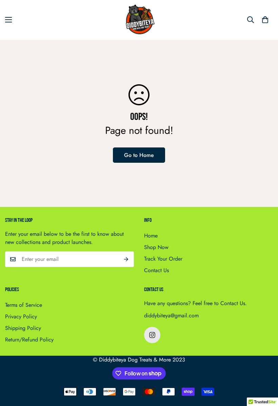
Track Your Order (163, 259)
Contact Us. (233, 303)
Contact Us (156, 270)
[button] (265, 20)
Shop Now (156, 247)
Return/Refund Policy (29, 339)
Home (151, 236)
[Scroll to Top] (265, 369)
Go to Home (139, 155)
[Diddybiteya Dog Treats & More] (139, 20)
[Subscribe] (126, 259)
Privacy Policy (21, 316)
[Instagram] (152, 335)
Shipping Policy (23, 328)
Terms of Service (23, 305)
